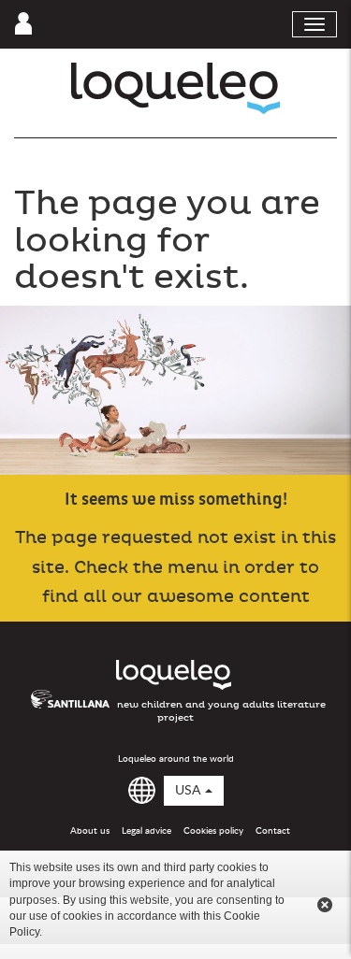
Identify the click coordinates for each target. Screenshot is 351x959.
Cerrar (324, 904)
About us (90, 831)
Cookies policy (213, 831)
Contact (273, 831)
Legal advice (146, 831)
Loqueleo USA (175, 88)
